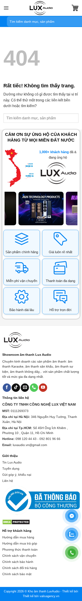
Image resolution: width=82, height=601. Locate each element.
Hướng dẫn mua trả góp (19, 543)
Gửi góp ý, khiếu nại (16, 474)
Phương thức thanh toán (20, 549)
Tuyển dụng (10, 468)
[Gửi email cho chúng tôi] (25, 387)
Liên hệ (7, 481)
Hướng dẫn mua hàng (18, 537)
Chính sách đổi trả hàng (19, 568)
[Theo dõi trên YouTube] (43, 387)
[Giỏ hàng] (75, 8)
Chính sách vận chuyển (19, 555)
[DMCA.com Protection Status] (16, 521)
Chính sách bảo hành (17, 562)
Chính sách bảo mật (16, 574)
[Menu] (6, 7)
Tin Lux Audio (12, 462)
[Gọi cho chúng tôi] (34, 387)
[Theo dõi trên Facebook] (7, 387)
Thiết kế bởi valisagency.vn (41, 596)
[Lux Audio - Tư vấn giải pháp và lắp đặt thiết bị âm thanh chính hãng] (41, 8)
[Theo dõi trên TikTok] (16, 387)
